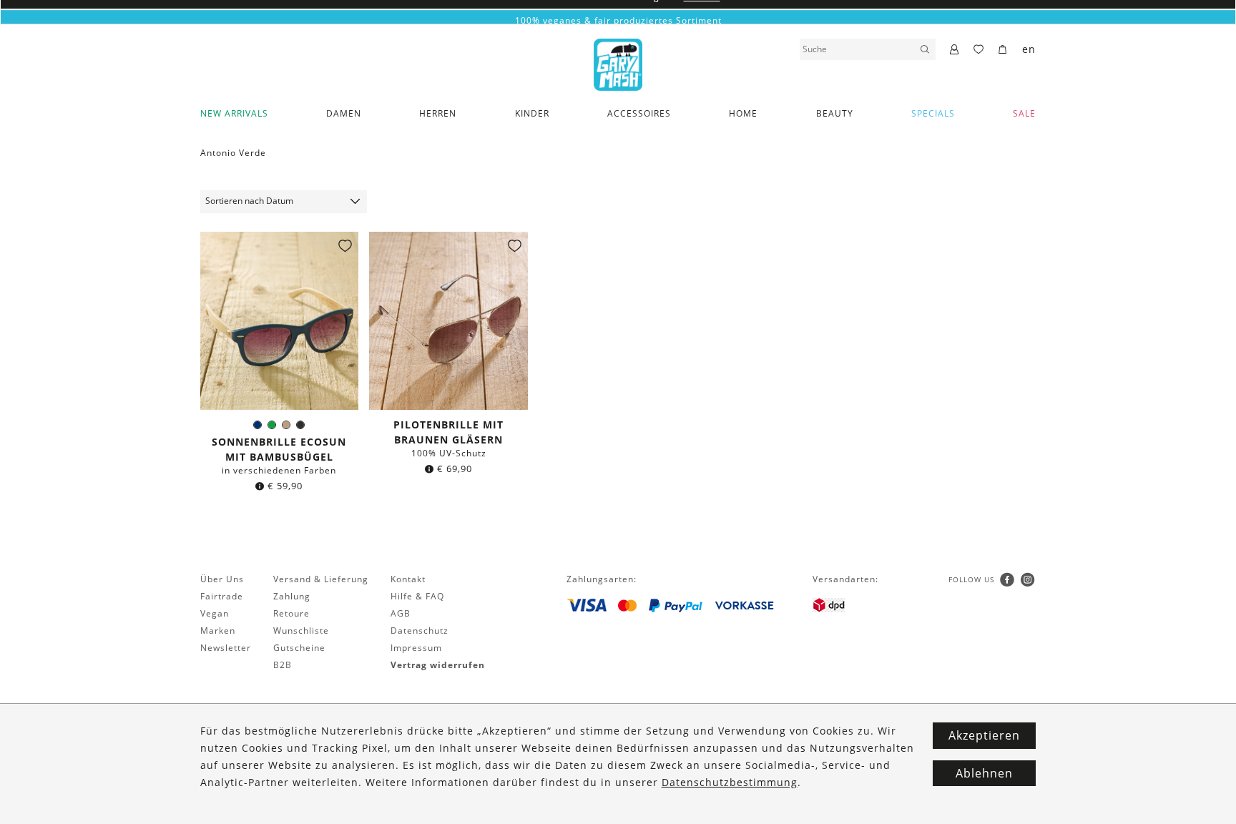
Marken (217, 630)
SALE (1024, 113)
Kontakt (408, 579)
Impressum (416, 648)
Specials (933, 113)
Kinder (532, 113)
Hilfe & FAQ (417, 596)
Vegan (214, 613)
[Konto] (954, 50)
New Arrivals (234, 113)
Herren (437, 113)
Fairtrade (221, 596)
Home (743, 113)
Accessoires (639, 113)
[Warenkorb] (1003, 50)
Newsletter (225, 648)
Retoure (291, 613)
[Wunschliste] (978, 50)
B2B (282, 665)
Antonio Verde (233, 153)
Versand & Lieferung (320, 579)
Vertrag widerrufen (438, 665)
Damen (343, 113)
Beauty (834, 113)
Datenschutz (419, 630)
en (1029, 49)
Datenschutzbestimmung (730, 782)
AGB (401, 613)
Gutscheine (299, 648)
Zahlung (291, 596)
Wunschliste (301, 630)
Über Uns (222, 579)
